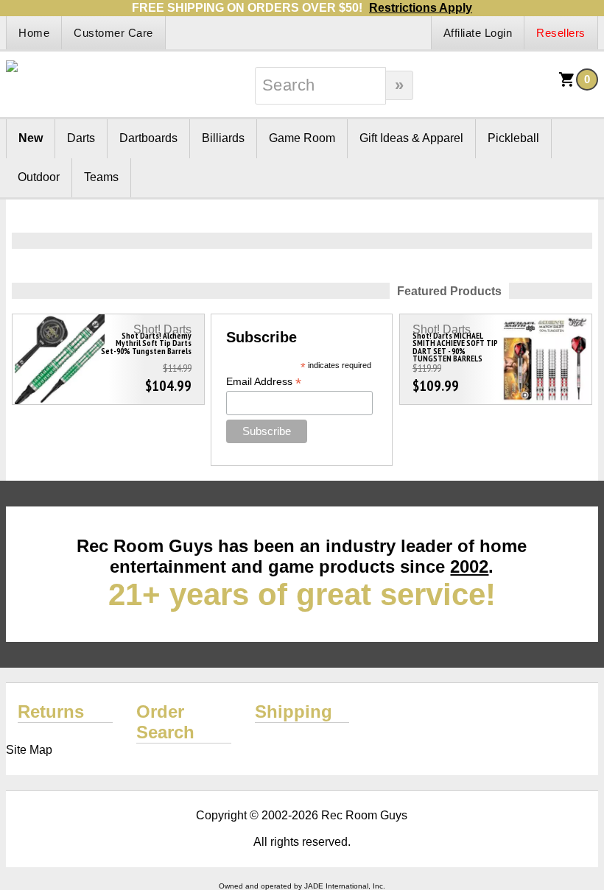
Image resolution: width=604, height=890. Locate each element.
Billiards (223, 138)
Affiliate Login (478, 33)
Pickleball (513, 138)
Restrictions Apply (420, 7)
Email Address (263, 382)
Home (33, 33)
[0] (567, 84)
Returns (51, 711)
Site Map (29, 750)
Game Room (302, 138)
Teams (101, 177)
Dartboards (148, 138)
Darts (81, 138)
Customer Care (113, 33)
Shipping (293, 711)
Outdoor (39, 177)
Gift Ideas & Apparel (411, 138)
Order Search (165, 722)
